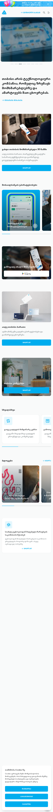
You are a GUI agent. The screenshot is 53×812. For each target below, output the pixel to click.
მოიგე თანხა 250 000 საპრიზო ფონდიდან (31, 4)
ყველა (47, 461)
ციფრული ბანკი (30, 12)
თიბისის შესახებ (12, 100)
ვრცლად (26, 57)
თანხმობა (26, 789)
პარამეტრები (26, 796)
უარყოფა (26, 804)
